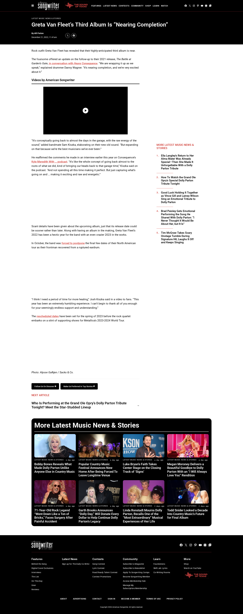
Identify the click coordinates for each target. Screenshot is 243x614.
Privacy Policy (175, 599)
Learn (156, 6)
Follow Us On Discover (44, 386)
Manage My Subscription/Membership (135, 586)
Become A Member (130, 599)
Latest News (110, 6)
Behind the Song (39, 564)
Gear (34, 585)
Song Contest (98, 564)
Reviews (35, 589)
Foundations (159, 564)
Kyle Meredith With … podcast (49, 161)
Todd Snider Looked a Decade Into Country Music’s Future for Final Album (187, 514)
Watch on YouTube (192, 568)
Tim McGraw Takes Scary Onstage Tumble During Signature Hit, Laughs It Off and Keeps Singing (177, 237)
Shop (148, 6)
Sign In (111, 599)
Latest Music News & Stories (46, 18)
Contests (124, 6)
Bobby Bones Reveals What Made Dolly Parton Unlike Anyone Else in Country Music (54, 467)
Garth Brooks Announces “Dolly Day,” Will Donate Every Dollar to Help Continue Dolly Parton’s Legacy (99, 516)
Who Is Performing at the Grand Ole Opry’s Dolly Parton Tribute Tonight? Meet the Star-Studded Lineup (79, 405)
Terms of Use (153, 599)
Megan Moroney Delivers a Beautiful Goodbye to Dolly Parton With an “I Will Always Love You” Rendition (187, 469)
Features (96, 6)
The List (35, 577)
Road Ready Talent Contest (105, 572)
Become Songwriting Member (136, 577)
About (63, 599)
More (187, 559)
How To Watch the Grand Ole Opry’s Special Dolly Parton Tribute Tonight (178, 180)
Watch (164, 6)
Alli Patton (39, 33)
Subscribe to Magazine (133, 564)
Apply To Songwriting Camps (136, 572)
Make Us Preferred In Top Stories (78, 386)
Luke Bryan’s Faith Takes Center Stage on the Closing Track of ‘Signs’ (142, 467)
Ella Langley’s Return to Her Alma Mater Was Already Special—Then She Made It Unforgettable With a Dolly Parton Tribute (177, 162)
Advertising (79, 599)
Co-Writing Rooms (161, 572)
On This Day (37, 581)
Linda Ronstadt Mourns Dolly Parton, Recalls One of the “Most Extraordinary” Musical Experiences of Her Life (143, 516)
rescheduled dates (48, 316)
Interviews (36, 572)
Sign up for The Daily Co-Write (75, 564)
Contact (97, 599)
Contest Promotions (101, 577)
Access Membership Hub (134, 581)
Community (137, 6)
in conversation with (73, 63)
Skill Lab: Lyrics (160, 568)
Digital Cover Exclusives (42, 568)
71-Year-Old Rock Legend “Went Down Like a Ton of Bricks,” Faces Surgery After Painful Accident (53, 516)
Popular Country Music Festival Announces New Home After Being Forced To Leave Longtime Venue (98, 469)
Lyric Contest (98, 568)
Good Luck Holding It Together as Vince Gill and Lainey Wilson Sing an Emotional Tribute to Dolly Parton (180, 197)
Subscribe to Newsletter (134, 568)
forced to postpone (73, 243)
